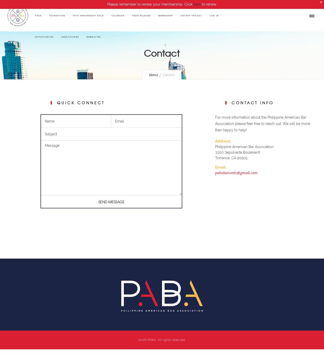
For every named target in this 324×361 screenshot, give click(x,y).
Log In (214, 15)
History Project (191, 15)
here (197, 4)
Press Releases (141, 15)
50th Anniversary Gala (88, 15)
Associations (70, 37)
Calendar (118, 15)
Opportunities (44, 37)
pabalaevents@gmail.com (236, 173)
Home (153, 75)
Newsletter (94, 37)
